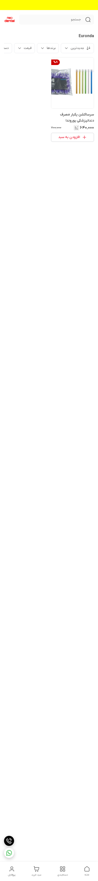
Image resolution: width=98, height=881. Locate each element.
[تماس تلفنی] (9, 841)
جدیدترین (77, 48)
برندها (51, 48)
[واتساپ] (9, 853)
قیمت (28, 48)
